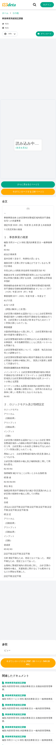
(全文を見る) (22, 147)
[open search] (34, 4)
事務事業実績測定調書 (15, 683)
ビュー (7, 650)
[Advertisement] (28, 69)
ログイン (47, 4)
